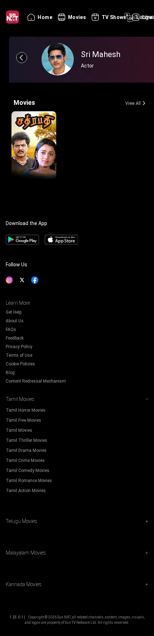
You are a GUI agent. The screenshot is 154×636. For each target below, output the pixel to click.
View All (133, 103)
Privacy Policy (19, 346)
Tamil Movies (19, 430)
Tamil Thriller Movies (26, 440)
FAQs (11, 329)
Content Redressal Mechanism (36, 381)
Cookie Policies (20, 363)
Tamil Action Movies (26, 490)
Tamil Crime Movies (25, 460)
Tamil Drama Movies (26, 450)
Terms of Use (19, 355)
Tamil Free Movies (23, 420)
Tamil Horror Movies (25, 410)
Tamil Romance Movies (29, 480)
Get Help (13, 312)
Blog (10, 372)
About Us (15, 320)
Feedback (15, 338)
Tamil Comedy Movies (27, 470)
